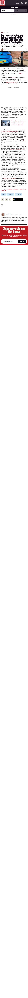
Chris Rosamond (8, 214)
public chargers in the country (17, 149)
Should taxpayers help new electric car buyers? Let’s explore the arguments (18, 123)
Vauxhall (13, 77)
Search (17, 3)
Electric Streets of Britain (9, 178)
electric (21, 73)
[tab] (14, 205)
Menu (26, 3)
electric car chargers (11, 82)
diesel (24, 141)
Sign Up (22, 241)
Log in (22, 3)
